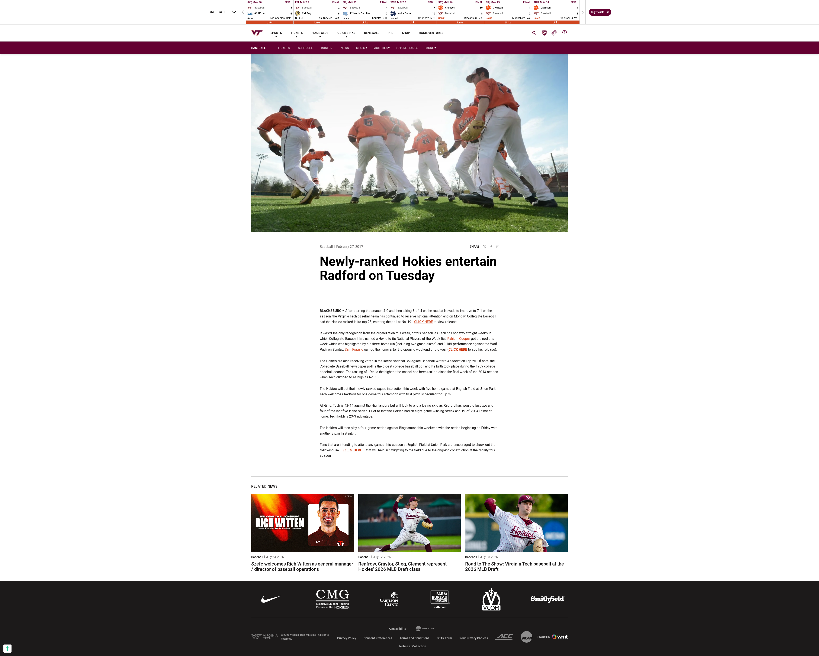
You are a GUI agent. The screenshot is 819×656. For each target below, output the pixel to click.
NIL (390, 32)
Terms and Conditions (414, 638)
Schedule (305, 48)
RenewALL (371, 32)
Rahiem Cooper (458, 339)
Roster (326, 48)
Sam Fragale (354, 349)
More (429, 48)
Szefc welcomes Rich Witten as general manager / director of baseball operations (302, 566)
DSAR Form (444, 638)
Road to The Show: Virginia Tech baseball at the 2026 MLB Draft (514, 566)
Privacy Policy (346, 638)
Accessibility (397, 628)
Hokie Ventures (431, 32)
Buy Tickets (597, 12)
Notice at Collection (412, 646)
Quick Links (346, 32)
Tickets (297, 32)
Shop (406, 32)
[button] (583, 12)
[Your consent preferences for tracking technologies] (7, 649)
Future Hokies (407, 48)
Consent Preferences (378, 638)
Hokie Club (320, 32)
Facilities (380, 48)
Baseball (326, 247)
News (345, 48)
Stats (360, 48)
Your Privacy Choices (473, 638)
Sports (276, 32)
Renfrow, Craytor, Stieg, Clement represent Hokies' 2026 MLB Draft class (402, 566)
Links (270, 22)
